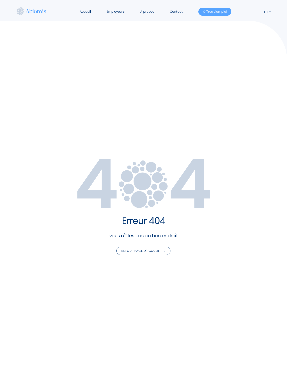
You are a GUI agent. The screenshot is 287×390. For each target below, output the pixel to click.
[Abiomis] (31, 11)
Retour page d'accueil (140, 250)
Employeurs (115, 11)
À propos (147, 11)
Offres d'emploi (215, 11)
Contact (176, 11)
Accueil (85, 11)
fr (265, 11)
